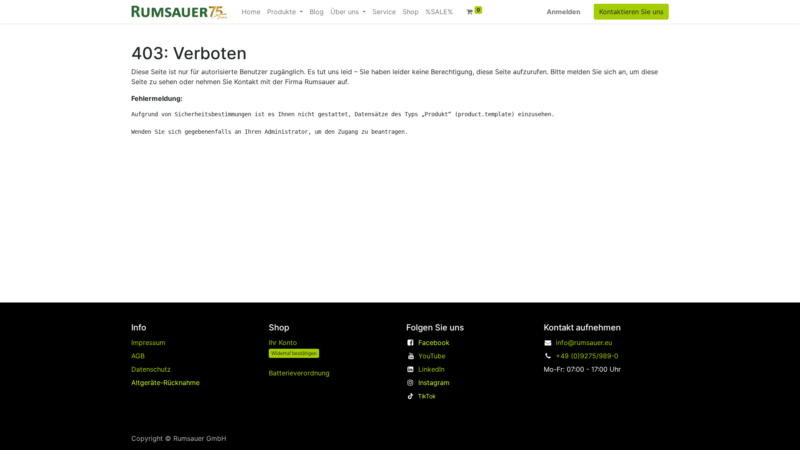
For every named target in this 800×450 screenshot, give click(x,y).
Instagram (434, 382)
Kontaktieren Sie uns (631, 12)
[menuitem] (251, 11)
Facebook (434, 342)
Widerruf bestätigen (294, 353)
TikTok (427, 396)
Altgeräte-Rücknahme (165, 382)
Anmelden (563, 12)
